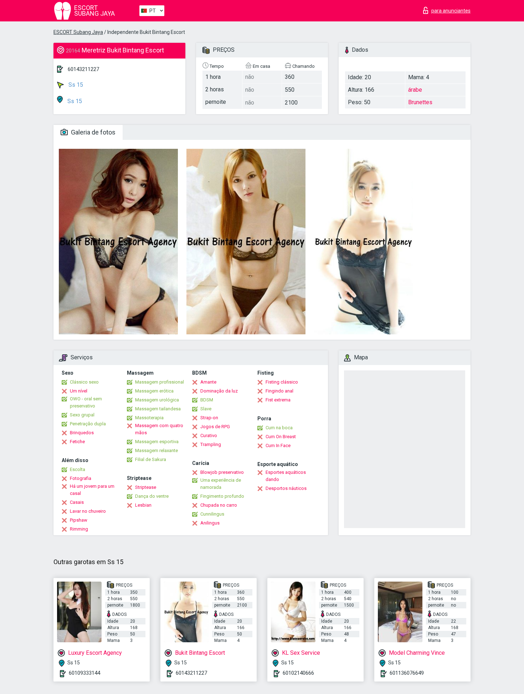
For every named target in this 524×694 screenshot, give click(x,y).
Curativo (208, 435)
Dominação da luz (219, 391)
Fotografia (80, 478)
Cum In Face (278, 445)
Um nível (78, 391)
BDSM (206, 399)
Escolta (77, 469)
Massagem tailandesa (158, 408)
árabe (415, 89)
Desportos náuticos (286, 488)
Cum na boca (279, 427)
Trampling (210, 444)
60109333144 (84, 673)
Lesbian (143, 505)
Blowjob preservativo (222, 472)
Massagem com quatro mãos (159, 429)
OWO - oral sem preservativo (86, 402)
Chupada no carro (218, 505)
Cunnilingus (212, 514)
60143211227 (83, 69)
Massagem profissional (159, 382)
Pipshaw (78, 520)
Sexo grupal (82, 414)
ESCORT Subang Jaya (78, 32)
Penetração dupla (88, 423)
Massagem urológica (157, 399)
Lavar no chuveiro (88, 511)
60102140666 (298, 673)
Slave (205, 408)
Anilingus (210, 523)
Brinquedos (82, 432)
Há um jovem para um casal (92, 489)
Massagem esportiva (157, 441)
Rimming (79, 529)
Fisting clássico (282, 382)
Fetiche (77, 441)
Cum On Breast (281, 436)
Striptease (145, 487)
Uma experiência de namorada (220, 483)
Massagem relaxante (156, 450)
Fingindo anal (279, 391)
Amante (208, 382)
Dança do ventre (152, 496)
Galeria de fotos (92, 132)
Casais (77, 502)
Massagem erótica (154, 391)
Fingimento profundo (222, 496)
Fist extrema (278, 399)
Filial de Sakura (150, 459)
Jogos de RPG (215, 426)
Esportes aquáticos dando (286, 476)
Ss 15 (75, 84)
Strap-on (209, 417)
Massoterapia (149, 417)
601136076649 (407, 673)
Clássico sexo (84, 382)
